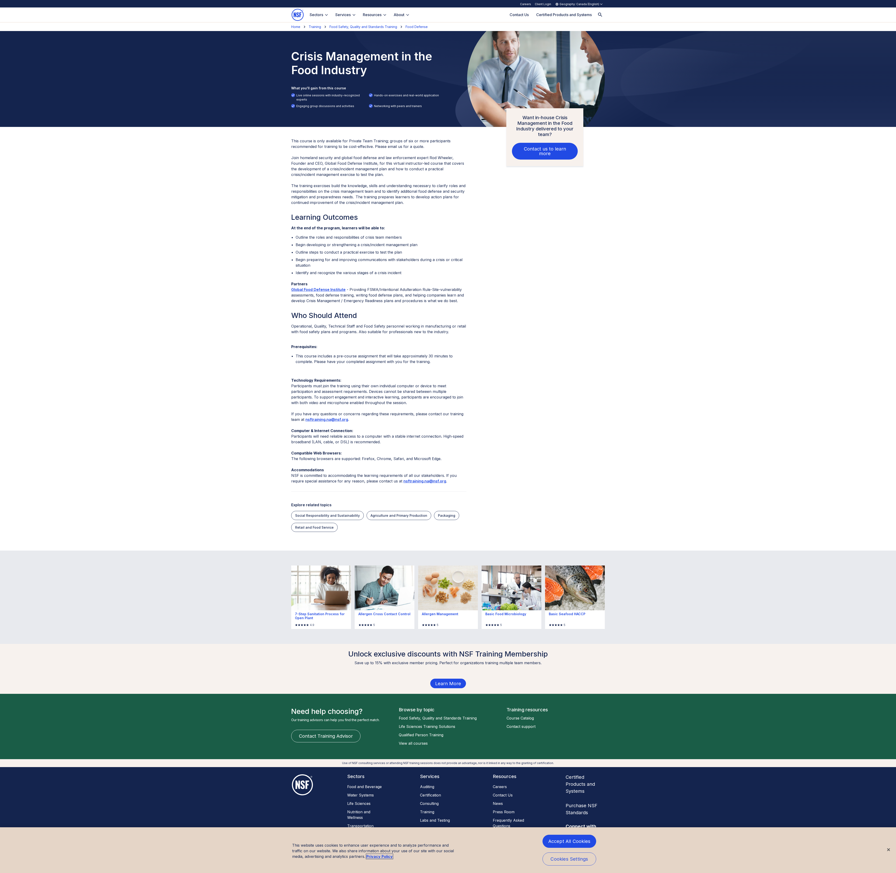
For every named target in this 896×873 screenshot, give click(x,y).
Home (295, 27)
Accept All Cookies (569, 841)
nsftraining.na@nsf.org (326, 419)
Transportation (360, 826)
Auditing (427, 786)
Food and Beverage (364, 786)
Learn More (448, 683)
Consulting (429, 803)
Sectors (316, 14)
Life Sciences (359, 803)
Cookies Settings (569, 859)
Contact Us (503, 795)
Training (315, 27)
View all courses (413, 743)
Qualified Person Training (421, 735)
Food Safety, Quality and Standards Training (363, 27)
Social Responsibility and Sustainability (327, 515)
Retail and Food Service (314, 527)
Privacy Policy (379, 856)
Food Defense (417, 27)
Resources (372, 14)
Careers (525, 4)
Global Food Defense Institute (318, 289)
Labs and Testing (435, 820)
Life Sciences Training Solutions (427, 726)
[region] (448, 850)
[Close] (888, 850)
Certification (430, 795)
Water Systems (360, 795)
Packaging (446, 515)
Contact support (521, 726)
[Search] (600, 14)
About (399, 14)
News (498, 803)
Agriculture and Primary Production (399, 515)
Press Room (503, 812)
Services (343, 14)
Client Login (543, 4)
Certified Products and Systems (580, 784)
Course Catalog (520, 718)
